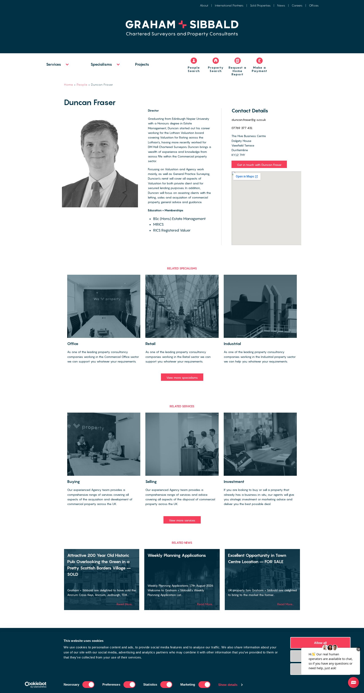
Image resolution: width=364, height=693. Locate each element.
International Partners (229, 5)
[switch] (129, 684)
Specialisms (101, 64)
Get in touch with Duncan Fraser (259, 165)
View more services (182, 520)
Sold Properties (260, 5)
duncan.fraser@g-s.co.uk (249, 119)
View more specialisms (182, 377)
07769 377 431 (242, 128)
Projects (142, 64)
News (281, 5)
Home (68, 84)
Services (53, 64)
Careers (297, 5)
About (204, 5)
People (82, 84)
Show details (227, 684)
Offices (313, 5)
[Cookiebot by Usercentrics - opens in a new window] (35, 685)
